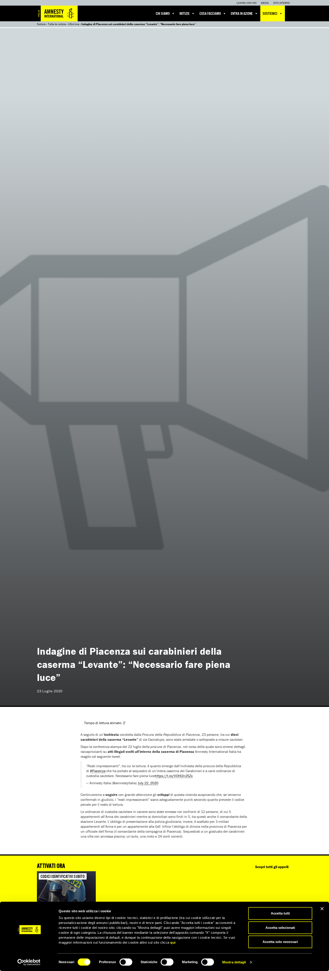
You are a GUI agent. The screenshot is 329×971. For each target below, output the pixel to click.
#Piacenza (97, 771)
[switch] (126, 962)
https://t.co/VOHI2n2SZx (174, 775)
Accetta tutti (280, 913)
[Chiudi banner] (322, 908)
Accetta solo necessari (280, 942)
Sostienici (270, 13)
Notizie (184, 13)
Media (265, 2)
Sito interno (281, 2)
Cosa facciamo (210, 13)
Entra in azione (242, 13)
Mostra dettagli (234, 962)
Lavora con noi (246, 2)
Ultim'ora (73, 24)
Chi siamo (163, 13)
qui (173, 942)
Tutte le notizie (57, 24)
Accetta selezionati (280, 928)
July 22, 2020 (148, 783)
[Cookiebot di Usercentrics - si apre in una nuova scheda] (29, 962)
